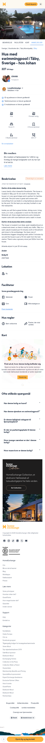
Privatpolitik (35, 703)
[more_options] (4, 739)
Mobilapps (6, 574)
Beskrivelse (7, 42)
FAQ (4, 617)
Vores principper (8, 591)
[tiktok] (13, 540)
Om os (5, 637)
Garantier (6, 604)
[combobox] (14, 717)
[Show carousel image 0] (22, 23)
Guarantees (7, 668)
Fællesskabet (7, 577)
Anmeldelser (36, 42)
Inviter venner (7, 607)
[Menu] (40, 4)
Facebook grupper (9, 640)
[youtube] (26, 540)
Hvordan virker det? (9, 594)
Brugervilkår (10, 703)
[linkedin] (17, 540)
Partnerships (7, 696)
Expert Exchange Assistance (12, 677)
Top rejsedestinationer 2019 (12, 649)
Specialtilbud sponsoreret (12, 674)
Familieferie (6, 631)
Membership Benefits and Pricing (14, 671)
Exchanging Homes (9, 659)
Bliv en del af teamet (9, 568)
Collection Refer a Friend (11, 665)
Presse (5, 581)
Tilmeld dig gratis (31, 4)
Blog (4, 571)
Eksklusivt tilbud (8, 656)
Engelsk (27, 184)
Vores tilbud (7, 646)
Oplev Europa (7, 634)
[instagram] (8, 540)
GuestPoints (7, 597)
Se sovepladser (7, 144)
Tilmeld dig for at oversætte (34, 178)
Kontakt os (6, 620)
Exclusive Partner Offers (11, 680)
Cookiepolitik (14, 708)
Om (4, 565)
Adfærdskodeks (22, 703)
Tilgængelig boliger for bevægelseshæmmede (19, 643)
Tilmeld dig (22, 377)
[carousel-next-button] (40, 23)
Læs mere (8, 166)
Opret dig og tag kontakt (25, 739)
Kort (27, 42)
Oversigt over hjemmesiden (22, 712)
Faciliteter (18, 42)
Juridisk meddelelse (28, 708)
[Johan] (6, 77)
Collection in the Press (10, 662)
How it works (7, 683)
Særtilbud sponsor (9, 653)
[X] (22, 540)
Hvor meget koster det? (11, 600)
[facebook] (4, 540)
